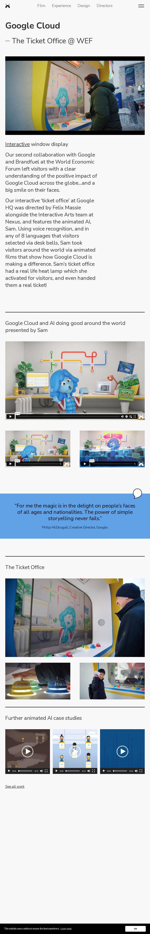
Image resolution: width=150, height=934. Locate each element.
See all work (14, 786)
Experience (61, 6)
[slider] (25, 771)
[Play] (9, 770)
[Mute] (41, 770)
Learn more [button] (66, 928)
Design (84, 6)
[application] (27, 751)
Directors (105, 6)
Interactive (17, 144)
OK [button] (135, 929)
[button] (27, 751)
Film (41, 6)
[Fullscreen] (46, 770)
